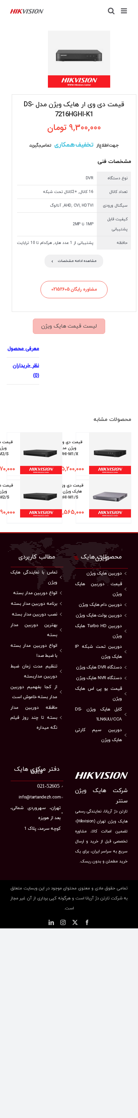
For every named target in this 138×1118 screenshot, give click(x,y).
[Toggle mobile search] (111, 10)
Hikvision (86, 821)
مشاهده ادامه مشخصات (73, 261)
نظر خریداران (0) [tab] (26, 370)
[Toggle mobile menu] (124, 10)
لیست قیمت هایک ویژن (69, 326)
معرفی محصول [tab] (23, 348)
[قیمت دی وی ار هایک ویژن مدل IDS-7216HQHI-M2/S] (41, 499)
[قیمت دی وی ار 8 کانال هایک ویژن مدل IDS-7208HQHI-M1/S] (110, 499)
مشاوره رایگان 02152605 (74, 289)
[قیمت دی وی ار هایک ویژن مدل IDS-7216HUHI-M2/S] (41, 456)
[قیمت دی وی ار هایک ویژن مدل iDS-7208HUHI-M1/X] (110, 456)
